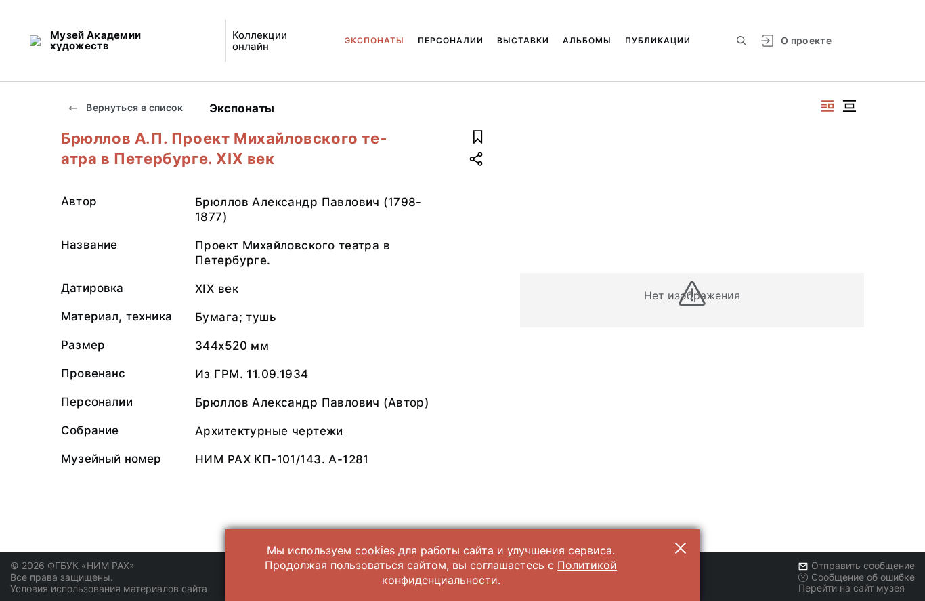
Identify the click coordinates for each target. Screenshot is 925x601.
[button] (680, 548)
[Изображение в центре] (849, 106)
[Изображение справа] (827, 106)
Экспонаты (374, 40)
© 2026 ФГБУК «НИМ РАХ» (72, 565)
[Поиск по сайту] (741, 40)
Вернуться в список (134, 107)
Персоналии (450, 40)
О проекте (806, 40)
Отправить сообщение (863, 565)
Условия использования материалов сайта (108, 588)
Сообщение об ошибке (863, 577)
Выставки (523, 40)
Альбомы (587, 40)
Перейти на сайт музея (851, 588)
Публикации (658, 40)
